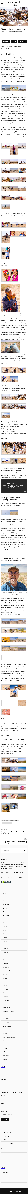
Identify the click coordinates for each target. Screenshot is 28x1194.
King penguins (7, 1136)
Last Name (4, 1103)
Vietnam (5, 1048)
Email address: (5, 1111)
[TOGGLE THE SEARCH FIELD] (26, 3)
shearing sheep (14, 820)
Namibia (5, 996)
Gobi (4, 1139)
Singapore (6, 1022)
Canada (5, 926)
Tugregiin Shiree (6, 822)
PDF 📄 (14, 41)
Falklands (5, 956)
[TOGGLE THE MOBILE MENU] (2, 3)
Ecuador (5, 948)
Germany (5, 963)
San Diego (6, 1018)
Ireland (5, 978)
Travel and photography (9, 1037)
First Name (4, 1096)
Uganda (5, 1044)
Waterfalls (6, 1052)
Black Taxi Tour (7, 1132)
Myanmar (5, 993)
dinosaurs (5, 820)
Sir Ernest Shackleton (9, 1143)
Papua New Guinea (8, 1011)
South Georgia (7, 1026)
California (6, 923)
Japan (4, 981)
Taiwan (5, 1033)
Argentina (6, 904)
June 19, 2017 (10, 37)
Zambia (5, 1059)
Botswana (6, 915)
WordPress (17, 1191)
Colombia (5, 934)
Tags (3, 1066)
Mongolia (5, 985)
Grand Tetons (6, 967)
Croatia (5, 937)
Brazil (4, 919)
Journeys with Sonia (14, 3)
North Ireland (7, 1007)
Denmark (5, 941)
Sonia (3, 37)
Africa (4, 893)
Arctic (4, 900)
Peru (4, 1015)
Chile (4, 930)
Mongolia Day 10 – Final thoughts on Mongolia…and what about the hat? (15, 842)
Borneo (5, 912)
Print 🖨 (5, 41)
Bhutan (5, 908)
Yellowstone (6, 1055)
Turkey (5, 1040)
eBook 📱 (22, 41)
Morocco (5, 989)
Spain (4, 1029)
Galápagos (6, 959)
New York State (7, 1004)
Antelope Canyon (8, 897)
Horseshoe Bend (7, 970)
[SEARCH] (24, 850)
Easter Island (6, 945)
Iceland (5, 974)
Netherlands (6, 1000)
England (5, 952)
